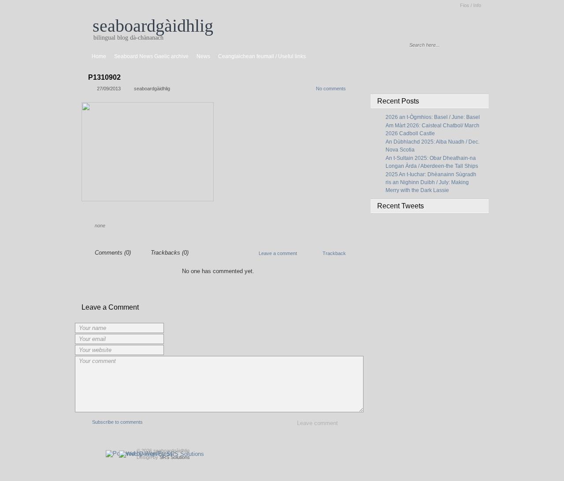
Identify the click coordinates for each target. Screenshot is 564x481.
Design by (163, 457)
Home (99, 56)
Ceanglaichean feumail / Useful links (262, 56)
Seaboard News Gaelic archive (151, 56)
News (203, 56)
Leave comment (317, 423)
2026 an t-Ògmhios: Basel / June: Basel (433, 117)
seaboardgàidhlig (153, 26)
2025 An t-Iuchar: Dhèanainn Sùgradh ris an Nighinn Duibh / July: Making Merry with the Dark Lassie (431, 182)
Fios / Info (470, 5)
